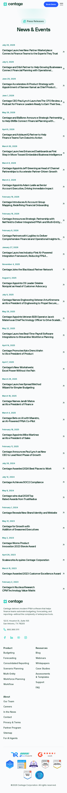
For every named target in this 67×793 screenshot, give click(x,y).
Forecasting (9, 658)
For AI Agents (10, 738)
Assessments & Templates (43, 675)
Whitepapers (43, 663)
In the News (9, 712)
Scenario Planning (13, 668)
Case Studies (43, 668)
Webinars (41, 658)
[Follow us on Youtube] (18, 637)
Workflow (8, 684)
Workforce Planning (14, 679)
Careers (7, 706)
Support (40, 682)
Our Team (8, 701)
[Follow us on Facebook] (4, 637)
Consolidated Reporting (16, 663)
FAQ (38, 687)
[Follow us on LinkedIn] (11, 637)
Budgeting (8, 653)
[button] (61, 4)
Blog (38, 653)
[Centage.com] (13, 4)
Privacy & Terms (12, 722)
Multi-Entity (9, 673)
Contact (7, 717)
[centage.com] (13, 602)
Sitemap (7, 733)
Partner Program (12, 727)
